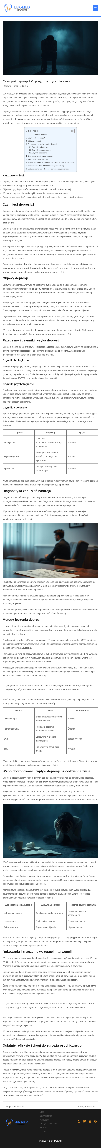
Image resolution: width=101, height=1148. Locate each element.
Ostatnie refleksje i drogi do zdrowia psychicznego (48, 169)
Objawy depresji (34, 141)
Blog (42, 1112)
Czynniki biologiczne (40, 147)
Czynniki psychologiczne (41, 150)
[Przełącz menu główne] (95, 8)
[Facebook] (78, 1121)
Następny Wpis (88, 1106)
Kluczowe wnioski (39, 135)
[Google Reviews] (95, 1121)
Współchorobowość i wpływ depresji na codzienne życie (51, 162)
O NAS (43, 1131)
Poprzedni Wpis (13, 1106)
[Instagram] (90, 1121)
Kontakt (43, 1127)
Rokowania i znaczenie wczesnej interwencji (46, 165)
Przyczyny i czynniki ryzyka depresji (42, 144)
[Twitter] (84, 1121)
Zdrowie (7, 86)
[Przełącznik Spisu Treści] (71, 131)
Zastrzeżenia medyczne (46, 1118)
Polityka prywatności (49, 1124)
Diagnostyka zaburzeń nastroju (41, 156)
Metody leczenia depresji (38, 159)
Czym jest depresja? (36, 138)
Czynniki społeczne (39, 153)
